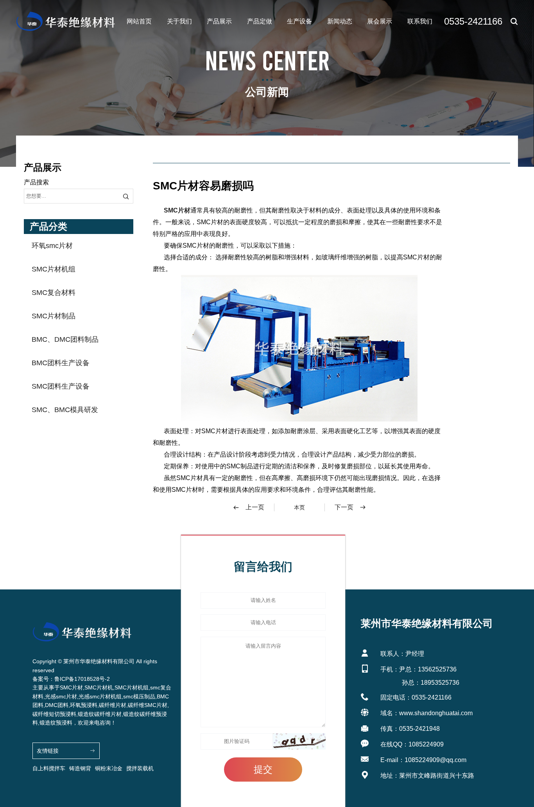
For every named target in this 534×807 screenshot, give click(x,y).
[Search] (125, 196)
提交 (263, 769)
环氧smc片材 (52, 246)
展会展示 (379, 21)
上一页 (254, 507)
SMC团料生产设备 (61, 386)
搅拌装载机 (140, 768)
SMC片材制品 (53, 316)
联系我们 (419, 21)
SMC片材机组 (53, 269)
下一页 (344, 507)
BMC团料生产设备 (61, 363)
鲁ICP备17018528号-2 (82, 679)
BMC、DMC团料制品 (65, 339)
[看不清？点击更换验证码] (299, 741)
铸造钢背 (80, 768)
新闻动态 (339, 21)
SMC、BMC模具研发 (65, 410)
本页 (299, 507)
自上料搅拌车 (48, 768)
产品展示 (219, 21)
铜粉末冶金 (108, 768)
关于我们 (179, 21)
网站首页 (139, 21)
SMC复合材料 (53, 292)
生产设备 (299, 21)
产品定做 (259, 21)
